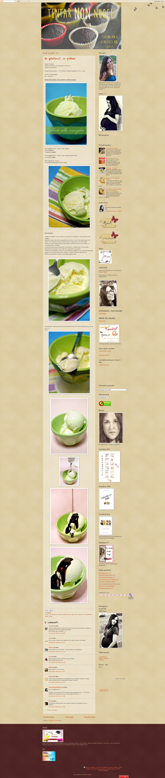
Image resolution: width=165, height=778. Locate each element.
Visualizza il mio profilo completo (113, 211)
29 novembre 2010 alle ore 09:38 (57, 633)
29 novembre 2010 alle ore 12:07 (57, 671)
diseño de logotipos (103, 770)
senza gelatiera (87, 614)
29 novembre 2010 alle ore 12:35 (57, 682)
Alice (50, 701)
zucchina (51, 626)
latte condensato (79, 614)
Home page (69, 717)
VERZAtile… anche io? (111, 168)
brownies (67, 65)
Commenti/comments (104, 355)
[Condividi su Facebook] (50, 610)
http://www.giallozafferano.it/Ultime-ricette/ (109, 584)
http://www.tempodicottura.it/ (106, 588)
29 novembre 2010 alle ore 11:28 (57, 662)
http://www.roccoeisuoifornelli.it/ (107, 586)
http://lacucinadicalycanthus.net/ (107, 575)
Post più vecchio (89, 717)
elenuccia (51, 647)
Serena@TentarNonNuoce (55, 687)
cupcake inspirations (104, 365)
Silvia (50, 656)
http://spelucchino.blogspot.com (107, 577)
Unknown (51, 676)
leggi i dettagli (102, 313)
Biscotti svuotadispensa (112, 158)
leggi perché (102, 321)
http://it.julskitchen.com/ (105, 573)
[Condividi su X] (49, 610)
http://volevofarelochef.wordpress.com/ (108, 579)
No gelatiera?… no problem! (60, 58)
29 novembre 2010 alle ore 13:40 (57, 696)
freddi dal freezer (67, 614)
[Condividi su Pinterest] (52, 610)
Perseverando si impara (112, 148)
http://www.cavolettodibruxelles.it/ (107, 581)
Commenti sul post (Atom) (54, 720)
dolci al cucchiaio (57, 614)
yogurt (50, 616)
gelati (73, 614)
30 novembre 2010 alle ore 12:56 (57, 706)
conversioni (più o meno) (105, 351)
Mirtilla (50, 667)
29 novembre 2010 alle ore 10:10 (57, 642)
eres (50, 638)
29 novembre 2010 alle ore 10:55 (57, 651)
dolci (51, 614)
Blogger (89, 774)
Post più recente (48, 717)
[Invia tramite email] (45, 610)
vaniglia (47, 616)
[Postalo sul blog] (47, 610)
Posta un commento (52, 710)
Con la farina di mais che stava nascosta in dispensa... (113, 189)
